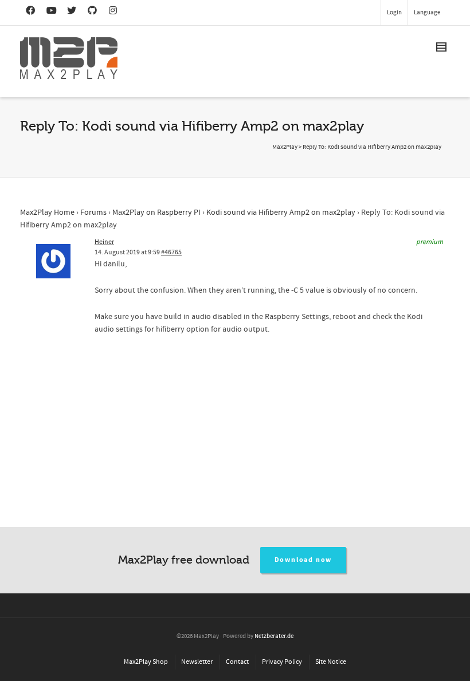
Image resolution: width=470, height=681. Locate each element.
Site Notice (330, 662)
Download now (303, 560)
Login (394, 13)
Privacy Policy (282, 662)
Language (427, 13)
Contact (237, 662)
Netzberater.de (273, 636)
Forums (93, 212)
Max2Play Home (47, 212)
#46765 (171, 252)
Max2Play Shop (146, 662)
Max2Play (284, 147)
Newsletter (197, 662)
